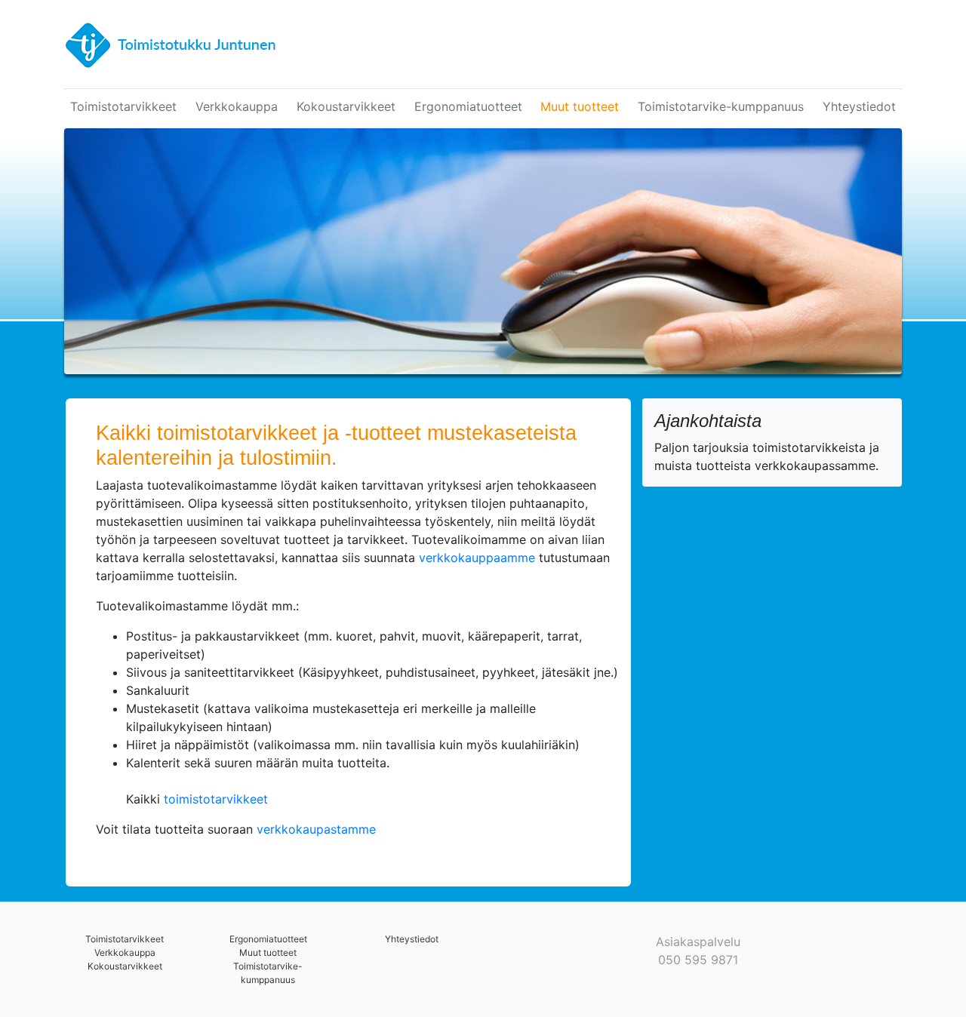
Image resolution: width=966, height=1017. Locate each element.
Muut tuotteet (579, 106)
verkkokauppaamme (477, 557)
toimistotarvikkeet (216, 799)
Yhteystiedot (859, 106)
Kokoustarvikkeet (346, 106)
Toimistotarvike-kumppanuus (721, 106)
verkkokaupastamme (314, 829)
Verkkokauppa (236, 106)
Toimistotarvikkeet (123, 106)
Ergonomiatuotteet (468, 106)
